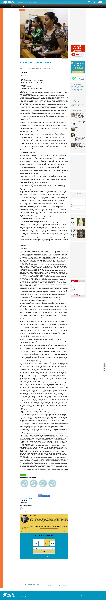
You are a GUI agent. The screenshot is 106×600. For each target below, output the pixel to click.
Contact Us (100, 595)
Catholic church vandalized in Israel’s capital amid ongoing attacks (80, 128)
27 (75, 208)
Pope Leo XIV (20, 2)
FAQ (71, 595)
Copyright (95, 595)
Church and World (33, 2)
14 (77, 204)
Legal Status (90, 595)
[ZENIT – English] (10, 2)
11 (71, 204)
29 (79, 208)
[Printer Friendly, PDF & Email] (23, 475)
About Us (68, 595)
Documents (42, 2)
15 (79, 204)
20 (75, 206)
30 (81, 208)
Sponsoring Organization (82, 595)
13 (75, 204)
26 (73, 208)
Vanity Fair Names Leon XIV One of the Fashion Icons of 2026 (73, 221)
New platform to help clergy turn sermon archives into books (80, 122)
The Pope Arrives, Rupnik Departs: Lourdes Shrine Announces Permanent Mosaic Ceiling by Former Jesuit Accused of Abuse (79, 115)
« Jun (72, 211)
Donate (48, 2)
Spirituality (22, 10)
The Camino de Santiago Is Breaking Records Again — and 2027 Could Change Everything (78, 100)
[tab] (74, 281)
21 (77, 206)
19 (73, 206)
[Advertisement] (44, 573)
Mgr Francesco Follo (33, 71)
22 (79, 206)
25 (71, 208)
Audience (75, 595)
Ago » (74, 211)
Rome (26, 2)
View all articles (23, 511)
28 (77, 208)
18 (71, 206)
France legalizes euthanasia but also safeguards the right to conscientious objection (62, 6)
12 (73, 204)
